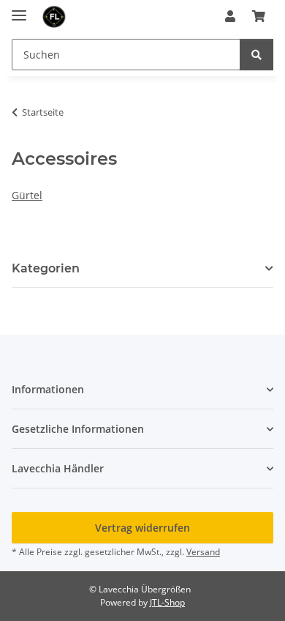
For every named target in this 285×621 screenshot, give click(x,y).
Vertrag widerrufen (142, 528)
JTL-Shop (167, 602)
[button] (230, 16)
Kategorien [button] (46, 268)
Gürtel (27, 195)
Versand (203, 552)
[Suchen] (256, 54)
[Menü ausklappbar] (19, 9)
